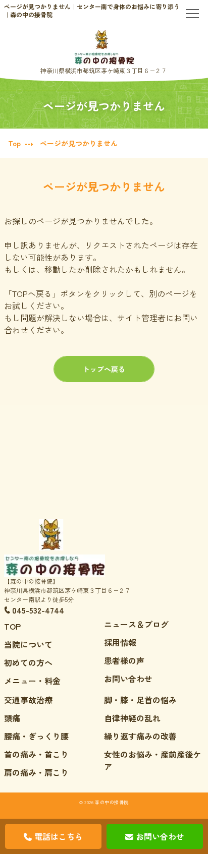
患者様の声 (124, 660)
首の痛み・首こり (36, 754)
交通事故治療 (28, 700)
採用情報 (120, 642)
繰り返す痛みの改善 (140, 736)
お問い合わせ (128, 679)
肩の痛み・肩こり (36, 772)
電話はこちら (58, 836)
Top (14, 143)
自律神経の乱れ (132, 718)
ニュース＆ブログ (136, 624)
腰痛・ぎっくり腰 (36, 736)
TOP (12, 626)
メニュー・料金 (32, 681)
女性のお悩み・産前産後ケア (152, 760)
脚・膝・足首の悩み (140, 700)
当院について (28, 644)
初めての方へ (28, 662)
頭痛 (12, 718)
